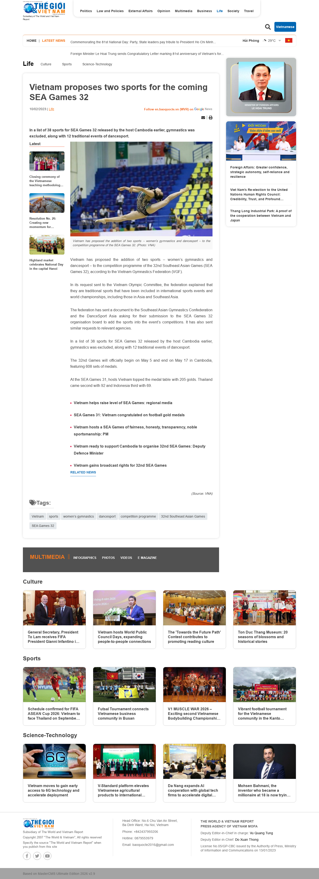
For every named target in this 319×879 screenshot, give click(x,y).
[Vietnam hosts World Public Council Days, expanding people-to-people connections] (124, 608)
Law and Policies (110, 11)
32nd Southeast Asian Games (183, 516)
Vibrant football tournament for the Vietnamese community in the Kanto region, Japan (262, 714)
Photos (108, 558)
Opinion (163, 11)
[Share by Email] (203, 118)
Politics (86, 11)
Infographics (84, 558)
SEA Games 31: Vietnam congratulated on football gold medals (129, 415)
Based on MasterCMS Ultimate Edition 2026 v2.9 (59, 873)
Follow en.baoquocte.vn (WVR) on (168, 109)
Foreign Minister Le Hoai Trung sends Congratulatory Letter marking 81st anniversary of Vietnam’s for (147, 53)
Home (31, 40)
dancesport (107, 516)
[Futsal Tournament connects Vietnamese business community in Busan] (124, 684)
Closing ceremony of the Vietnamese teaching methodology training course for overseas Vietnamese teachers (45, 181)
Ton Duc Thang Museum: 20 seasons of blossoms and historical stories (263, 637)
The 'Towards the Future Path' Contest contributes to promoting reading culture (194, 637)
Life (220, 11)
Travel (249, 11)
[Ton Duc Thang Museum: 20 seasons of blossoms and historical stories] (264, 608)
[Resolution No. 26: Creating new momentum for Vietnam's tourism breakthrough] (46, 203)
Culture (46, 64)
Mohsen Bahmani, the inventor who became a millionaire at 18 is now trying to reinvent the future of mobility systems (263, 791)
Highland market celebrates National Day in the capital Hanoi (46, 264)
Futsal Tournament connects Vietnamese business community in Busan (123, 714)
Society (233, 11)
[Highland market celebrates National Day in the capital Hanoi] (46, 245)
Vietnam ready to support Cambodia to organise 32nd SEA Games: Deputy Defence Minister (140, 449)
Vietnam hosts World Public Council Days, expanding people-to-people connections (124, 637)
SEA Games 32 (43, 526)
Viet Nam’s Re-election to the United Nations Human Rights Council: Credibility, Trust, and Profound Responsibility (259, 194)
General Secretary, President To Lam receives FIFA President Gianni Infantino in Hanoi (53, 637)
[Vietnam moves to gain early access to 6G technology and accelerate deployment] (54, 761)
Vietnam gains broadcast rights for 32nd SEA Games (120, 465)
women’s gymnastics (78, 516)
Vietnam (38, 516)
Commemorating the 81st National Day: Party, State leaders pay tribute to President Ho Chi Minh (143, 41)
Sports (67, 64)
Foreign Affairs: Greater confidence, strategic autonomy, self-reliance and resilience (260, 171)
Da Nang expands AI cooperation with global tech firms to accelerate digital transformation (193, 791)
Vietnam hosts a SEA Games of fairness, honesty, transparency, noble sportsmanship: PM (135, 430)
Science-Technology (97, 64)
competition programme (138, 516)
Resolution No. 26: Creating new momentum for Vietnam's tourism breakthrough (42, 223)
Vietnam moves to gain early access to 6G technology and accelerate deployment (53, 790)
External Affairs (140, 11)
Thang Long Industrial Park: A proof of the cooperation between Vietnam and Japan (261, 215)
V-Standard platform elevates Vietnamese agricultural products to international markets (123, 791)
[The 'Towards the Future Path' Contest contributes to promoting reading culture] (194, 608)
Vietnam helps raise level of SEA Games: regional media (123, 403)
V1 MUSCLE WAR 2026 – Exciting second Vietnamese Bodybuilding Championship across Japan (193, 714)
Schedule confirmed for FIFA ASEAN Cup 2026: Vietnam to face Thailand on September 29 (54, 714)
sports (53, 516)
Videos (126, 558)
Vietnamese (285, 27)
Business (204, 11)
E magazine (147, 558)
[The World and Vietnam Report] (38, 823)
